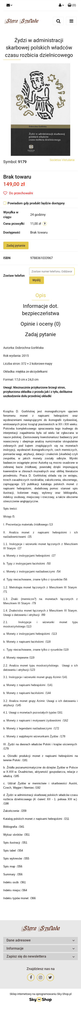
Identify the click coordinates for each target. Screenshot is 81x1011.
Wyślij (36, 280)
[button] (72, 5)
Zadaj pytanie (15, 245)
